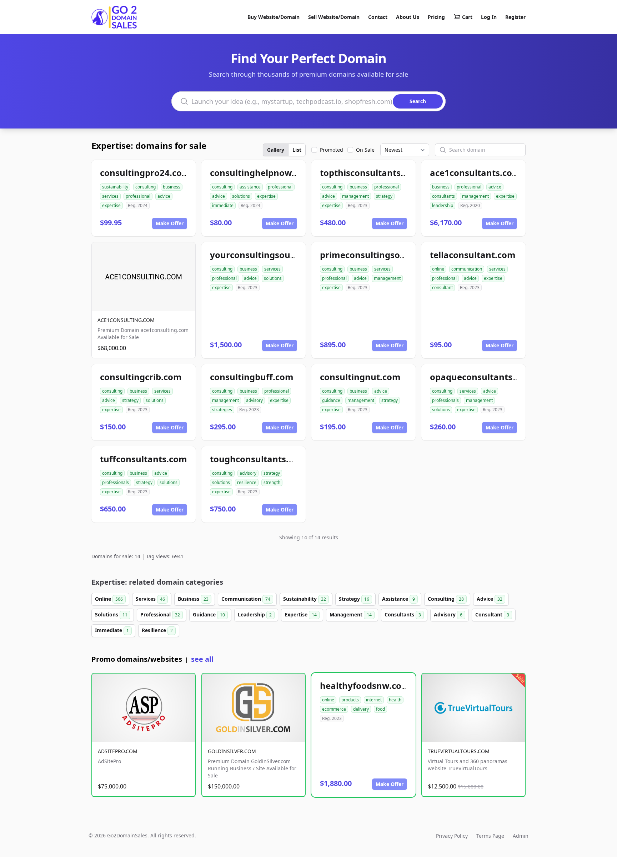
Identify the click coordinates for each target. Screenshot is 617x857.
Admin (520, 835)
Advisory (448, 614)
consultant (442, 287)
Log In (489, 17)
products (350, 700)
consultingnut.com (360, 377)
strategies (222, 410)
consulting (145, 187)
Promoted (331, 149)
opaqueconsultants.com (481, 377)
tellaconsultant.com (473, 255)
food (380, 709)
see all (202, 659)
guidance (331, 400)
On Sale (365, 149)
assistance (250, 187)
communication (466, 269)
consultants (443, 196)
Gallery (275, 149)
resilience (246, 482)
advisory (254, 400)
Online (109, 598)
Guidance (209, 614)
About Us (407, 17)
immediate (223, 205)
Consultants (403, 614)
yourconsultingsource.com (267, 255)
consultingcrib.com (141, 377)
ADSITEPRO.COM (117, 751)
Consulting (446, 598)
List (296, 149)
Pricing (436, 17)
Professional (160, 614)
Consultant (492, 614)
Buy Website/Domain (273, 17)
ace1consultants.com (475, 172)
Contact (377, 17)
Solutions (111, 614)
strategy (384, 196)
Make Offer (170, 223)
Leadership (255, 614)
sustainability (115, 187)
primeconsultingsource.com (380, 255)
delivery (361, 709)
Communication (245, 598)
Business (193, 598)
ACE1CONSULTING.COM (126, 320)
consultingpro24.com (145, 172)
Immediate (112, 630)
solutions (241, 196)
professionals (445, 400)
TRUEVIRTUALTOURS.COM (459, 751)
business (171, 187)
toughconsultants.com (258, 459)
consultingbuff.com (252, 377)
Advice (489, 598)
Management (351, 614)
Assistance (398, 598)
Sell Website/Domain (334, 17)
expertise (111, 205)
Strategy (354, 598)
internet (374, 700)
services (110, 196)
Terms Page (490, 835)
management (355, 196)
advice (163, 196)
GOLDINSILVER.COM (232, 751)
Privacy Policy (452, 835)
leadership (442, 205)
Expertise (301, 614)
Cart (467, 17)
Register (515, 17)
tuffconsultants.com (143, 459)
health (395, 700)
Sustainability (304, 598)
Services (150, 598)
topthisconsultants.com (370, 172)
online (438, 269)
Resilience (157, 630)
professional (138, 196)
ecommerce (334, 709)
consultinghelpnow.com (261, 172)
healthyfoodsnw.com (365, 685)
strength (272, 482)
